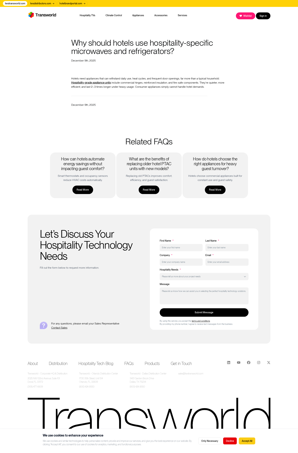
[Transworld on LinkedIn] (228, 363)
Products (152, 363)
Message (165, 284)
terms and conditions (201, 321)
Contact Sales (59, 327)
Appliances (138, 15)
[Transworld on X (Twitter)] (268, 363)
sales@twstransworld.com (190, 373)
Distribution (58, 363)
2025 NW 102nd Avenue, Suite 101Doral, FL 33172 (44, 380)
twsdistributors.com (42, 3)
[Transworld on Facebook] (248, 363)
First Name (166, 241)
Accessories (160, 15)
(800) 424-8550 (86, 386)
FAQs (129, 363)
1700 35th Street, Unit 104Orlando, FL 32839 (91, 380)
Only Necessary (209, 441)
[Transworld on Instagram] (258, 363)
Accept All (247, 441)
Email (209, 255)
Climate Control (114, 15)
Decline (230, 441)
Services (182, 15)
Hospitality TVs (87, 15)
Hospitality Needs (170, 269)
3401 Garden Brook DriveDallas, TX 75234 (142, 380)
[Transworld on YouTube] (238, 363)
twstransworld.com (15, 3)
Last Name (212, 241)
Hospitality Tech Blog (95, 363)
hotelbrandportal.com (72, 3)
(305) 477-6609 (35, 386)
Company (166, 255)
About (33, 363)
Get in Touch (181, 363)
